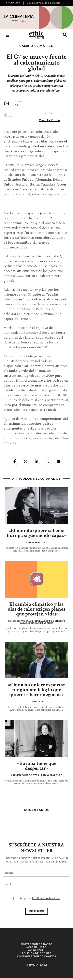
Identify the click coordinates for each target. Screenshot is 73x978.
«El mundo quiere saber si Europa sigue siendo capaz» (36, 533)
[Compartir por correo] (58, 461)
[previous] (24, 3)
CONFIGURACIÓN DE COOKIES (36, 956)
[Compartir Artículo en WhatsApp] (47, 461)
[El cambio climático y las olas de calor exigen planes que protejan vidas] (36, 579)
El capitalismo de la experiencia (43, 2)
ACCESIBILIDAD (36, 947)
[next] (67, 3)
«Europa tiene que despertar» (36, 766)
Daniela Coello (49, 120)
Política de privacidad (46, 898)
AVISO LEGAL (36, 950)
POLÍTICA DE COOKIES (36, 953)
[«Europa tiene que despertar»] (36, 738)
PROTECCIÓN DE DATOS (36, 944)
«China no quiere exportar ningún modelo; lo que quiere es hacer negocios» (36, 689)
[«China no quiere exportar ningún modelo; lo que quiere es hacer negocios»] (36, 660)
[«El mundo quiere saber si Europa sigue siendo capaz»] (36, 505)
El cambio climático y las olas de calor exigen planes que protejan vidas (36, 609)
